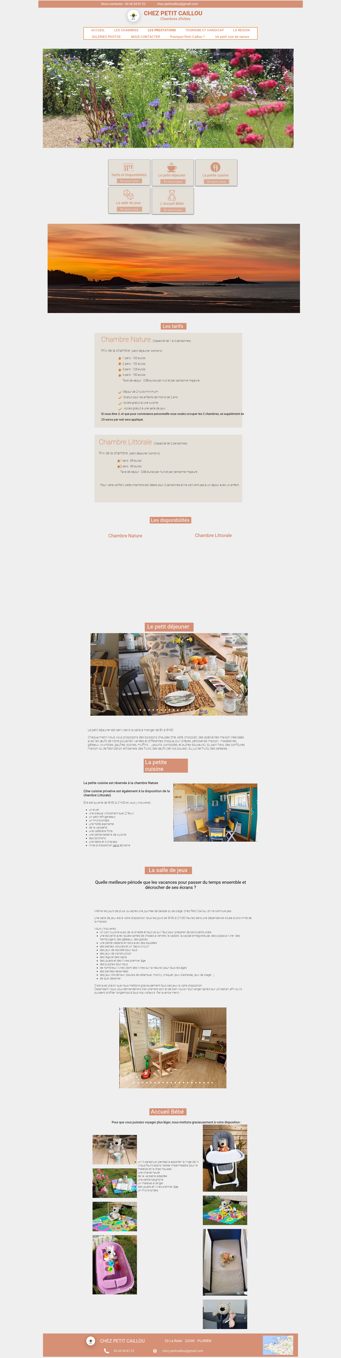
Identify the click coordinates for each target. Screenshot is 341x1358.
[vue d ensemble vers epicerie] (146, 1082)
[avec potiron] (198, 709)
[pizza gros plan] (187, 1082)
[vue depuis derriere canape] (163, 1082)
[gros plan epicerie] (150, 1082)
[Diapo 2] (211, 835)
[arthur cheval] (159, 1082)
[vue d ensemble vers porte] (133, 1082)
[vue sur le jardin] (190, 709)
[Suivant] (242, 674)
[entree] (183, 1082)
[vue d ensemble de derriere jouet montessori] (155, 1082)
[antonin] (171, 1082)
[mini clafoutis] (165, 709)
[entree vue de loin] (175, 1082)
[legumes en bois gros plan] (195, 1082)
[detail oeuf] (204, 1082)
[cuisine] (142, 1083)
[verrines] (173, 709)
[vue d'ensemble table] (145, 710)
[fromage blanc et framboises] (181, 709)
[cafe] (200, 1082)
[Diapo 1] (206, 835)
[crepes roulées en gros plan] (153, 709)
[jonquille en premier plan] (157, 709)
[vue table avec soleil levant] (140, 709)
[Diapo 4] (219, 835)
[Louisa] (179, 1082)
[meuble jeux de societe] (191, 1082)
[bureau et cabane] (138, 1082)
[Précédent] (95, 674)
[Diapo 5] (223, 835)
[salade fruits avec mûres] (185, 709)
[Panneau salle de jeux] (212, 1082)
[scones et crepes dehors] (177, 709)
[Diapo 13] (161, 709)
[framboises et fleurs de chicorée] (194, 709)
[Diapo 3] (215, 836)
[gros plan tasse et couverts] (169, 709)
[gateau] (208, 1082)
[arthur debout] (167, 1082)
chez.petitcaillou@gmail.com (177, 4)
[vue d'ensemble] (149, 709)
